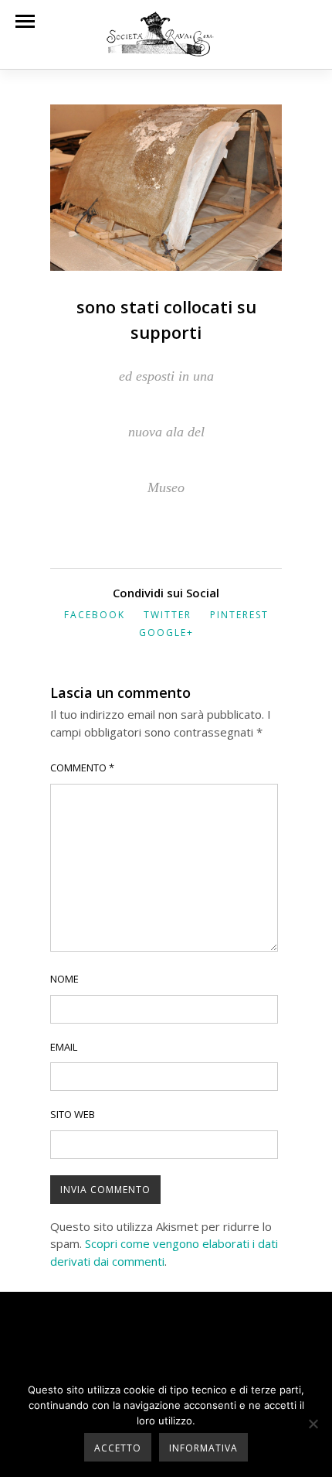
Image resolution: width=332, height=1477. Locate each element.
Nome (64, 979)
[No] (312, 1423)
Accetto (117, 1448)
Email (63, 1047)
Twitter (167, 614)
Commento (82, 767)
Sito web (72, 1114)
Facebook (94, 614)
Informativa (203, 1448)
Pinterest (239, 614)
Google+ (166, 632)
